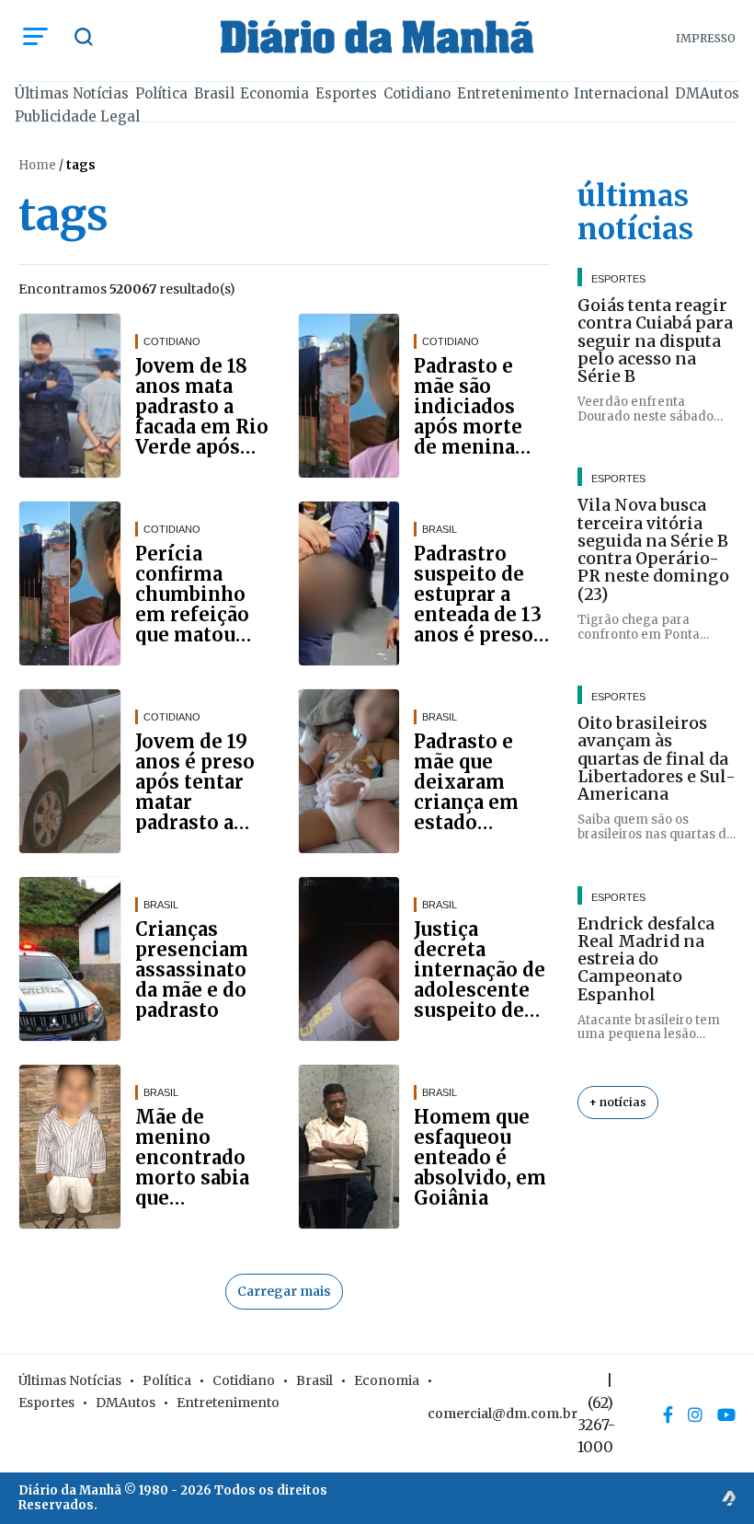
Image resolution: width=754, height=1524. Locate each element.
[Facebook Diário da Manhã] (668, 1414)
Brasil (214, 93)
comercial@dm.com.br (502, 1413)
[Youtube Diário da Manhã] (726, 1414)
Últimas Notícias (72, 93)
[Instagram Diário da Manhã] (695, 1414)
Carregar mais (284, 1291)
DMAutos (707, 93)
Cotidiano (417, 93)
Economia (274, 93)
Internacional (621, 93)
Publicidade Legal (77, 116)
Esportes (346, 93)
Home (37, 165)
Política (161, 93)
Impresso (706, 38)
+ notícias (617, 1102)
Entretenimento (512, 93)
